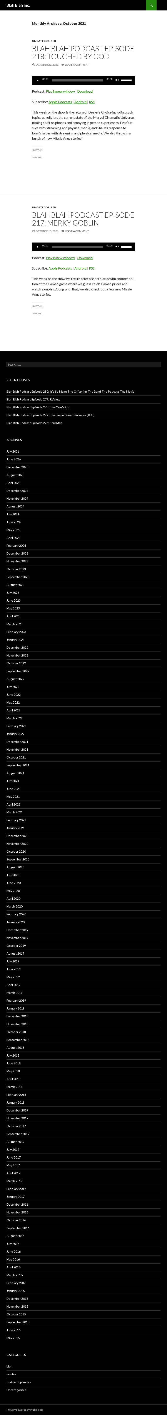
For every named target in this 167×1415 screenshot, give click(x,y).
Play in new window (60, 91)
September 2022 (18, 671)
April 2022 (13, 710)
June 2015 (14, 1330)
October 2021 (16, 757)
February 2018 (16, 1094)
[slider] (127, 80)
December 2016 (17, 1204)
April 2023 (13, 616)
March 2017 (15, 1181)
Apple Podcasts (60, 102)
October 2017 (16, 1126)
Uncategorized (44, 40)
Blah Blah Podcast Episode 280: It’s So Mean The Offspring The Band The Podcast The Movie (70, 391)
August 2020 (15, 867)
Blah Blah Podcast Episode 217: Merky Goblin (83, 218)
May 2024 (13, 530)
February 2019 (16, 1000)
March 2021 (15, 812)
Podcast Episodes (19, 1382)
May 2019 (13, 977)
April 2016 (13, 1267)
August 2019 (15, 953)
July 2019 (13, 961)
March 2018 (15, 1087)
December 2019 (17, 930)
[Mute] (117, 80)
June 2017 (14, 1157)
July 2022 (13, 687)
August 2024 (15, 506)
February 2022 (16, 726)
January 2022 (16, 734)
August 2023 (15, 585)
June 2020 (14, 883)
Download (85, 91)
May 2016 (13, 1259)
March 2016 (15, 1275)
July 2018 (13, 1055)
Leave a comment (77, 64)
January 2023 (16, 639)
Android (80, 102)
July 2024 (13, 514)
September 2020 (18, 859)
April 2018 (13, 1079)
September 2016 (18, 1228)
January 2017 (16, 1196)
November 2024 (17, 498)
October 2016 (16, 1220)
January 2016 (16, 1291)
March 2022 (15, 718)
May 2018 (13, 1071)
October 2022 (16, 663)
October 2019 (16, 945)
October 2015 (16, 1314)
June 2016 (14, 1251)
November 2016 (17, 1212)
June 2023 (14, 600)
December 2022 (17, 647)
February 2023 (16, 632)
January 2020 (16, 922)
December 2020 (17, 836)
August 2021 (15, 773)
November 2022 (17, 655)
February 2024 (16, 545)
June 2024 (14, 522)
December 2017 (17, 1110)
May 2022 (13, 702)
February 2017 (16, 1189)
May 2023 (13, 608)
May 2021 (13, 796)
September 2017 (18, 1134)
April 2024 (13, 538)
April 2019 (13, 985)
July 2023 (13, 592)
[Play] (37, 80)
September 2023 (18, 577)
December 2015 (17, 1298)
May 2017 (13, 1165)
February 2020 (16, 914)
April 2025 (13, 483)
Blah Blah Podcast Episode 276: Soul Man (34, 423)
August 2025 (15, 475)
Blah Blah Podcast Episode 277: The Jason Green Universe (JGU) (50, 415)
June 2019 (14, 969)
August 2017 (15, 1142)
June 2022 (14, 694)
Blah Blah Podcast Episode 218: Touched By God (83, 52)
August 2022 (15, 679)
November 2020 (17, 843)
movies (11, 1374)
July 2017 (13, 1149)
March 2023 (15, 624)
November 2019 (17, 938)
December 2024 (17, 490)
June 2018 (14, 1063)
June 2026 (14, 459)
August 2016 (15, 1236)
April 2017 (13, 1173)
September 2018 (18, 1040)
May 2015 (13, 1338)
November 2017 (17, 1118)
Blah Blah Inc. (18, 5)
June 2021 (14, 789)
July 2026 (13, 451)
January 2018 (16, 1102)
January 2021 (16, 828)
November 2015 (17, 1306)
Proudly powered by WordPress (25, 1409)
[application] (83, 80)
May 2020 (13, 890)
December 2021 (17, 741)
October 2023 (16, 569)
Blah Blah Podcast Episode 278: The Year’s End (38, 407)
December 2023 (17, 553)
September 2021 (18, 765)
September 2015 (18, 1322)
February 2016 (16, 1283)
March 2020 (15, 906)
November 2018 (17, 1024)
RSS (92, 102)
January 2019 (16, 1008)
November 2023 (17, 561)
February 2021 (16, 820)
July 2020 (13, 875)
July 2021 (13, 781)
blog (9, 1366)
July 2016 (13, 1243)
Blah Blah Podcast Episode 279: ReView (33, 399)
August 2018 (15, 1047)
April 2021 (13, 804)
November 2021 (17, 749)
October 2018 (16, 1032)
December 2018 (17, 1016)
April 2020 (13, 898)
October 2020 (16, 851)
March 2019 (15, 992)
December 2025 (17, 467)
